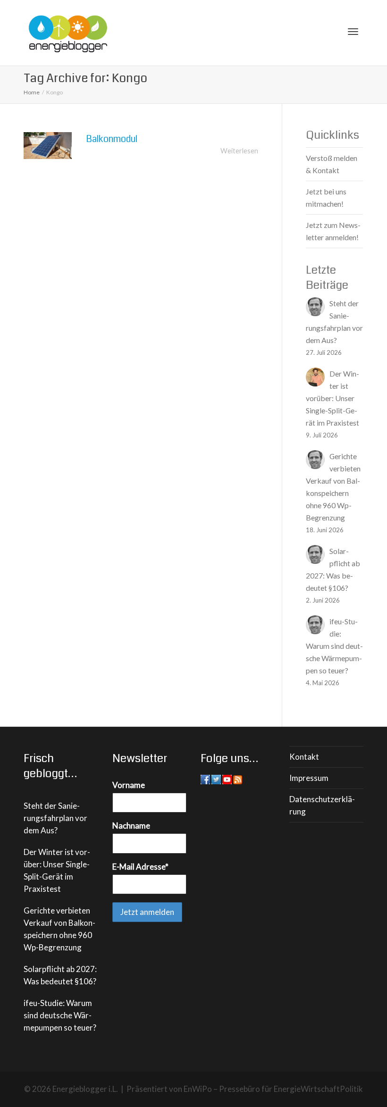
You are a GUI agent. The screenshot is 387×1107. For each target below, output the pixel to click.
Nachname (131, 825)
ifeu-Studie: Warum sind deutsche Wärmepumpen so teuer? (60, 1015)
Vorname (128, 785)
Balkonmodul (111, 139)
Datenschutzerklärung (322, 805)
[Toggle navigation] (353, 32)
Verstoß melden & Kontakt (331, 164)
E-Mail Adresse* (140, 867)
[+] (48, 145)
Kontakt (304, 757)
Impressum (308, 778)
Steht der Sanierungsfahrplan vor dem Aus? (55, 818)
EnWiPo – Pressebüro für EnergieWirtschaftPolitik (273, 1089)
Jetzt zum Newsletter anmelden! (333, 231)
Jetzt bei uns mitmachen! (326, 197)
